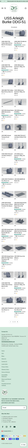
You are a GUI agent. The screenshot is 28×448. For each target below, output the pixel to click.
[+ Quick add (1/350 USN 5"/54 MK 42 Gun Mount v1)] (2, 304)
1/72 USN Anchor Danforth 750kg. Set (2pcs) (19, 155)
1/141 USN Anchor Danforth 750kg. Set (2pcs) (19, 92)
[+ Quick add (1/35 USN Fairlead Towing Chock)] (2, 131)
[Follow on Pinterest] (10, 427)
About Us (4, 358)
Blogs (3, 356)
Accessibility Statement (4, 375)
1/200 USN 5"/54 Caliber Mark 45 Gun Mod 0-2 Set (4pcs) (7, 43)
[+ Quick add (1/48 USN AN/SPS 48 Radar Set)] (15, 175)
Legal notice (5, 364)
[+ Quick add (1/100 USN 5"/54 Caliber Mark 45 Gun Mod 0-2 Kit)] (2, 279)
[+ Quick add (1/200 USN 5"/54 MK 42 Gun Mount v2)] (2, 175)
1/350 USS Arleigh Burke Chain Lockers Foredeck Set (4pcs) (7, 204)
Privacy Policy (5, 366)
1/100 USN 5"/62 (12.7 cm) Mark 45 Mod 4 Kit (20, 136)
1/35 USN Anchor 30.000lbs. (18, 111)
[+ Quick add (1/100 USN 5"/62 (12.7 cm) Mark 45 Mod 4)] (2, 149)
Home (3, 350)
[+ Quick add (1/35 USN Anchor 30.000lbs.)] (15, 106)
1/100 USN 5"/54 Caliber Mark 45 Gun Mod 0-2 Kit (7, 284)
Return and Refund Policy (6, 379)
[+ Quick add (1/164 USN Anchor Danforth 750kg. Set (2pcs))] (15, 279)
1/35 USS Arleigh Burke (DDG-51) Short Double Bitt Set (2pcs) (20, 231)
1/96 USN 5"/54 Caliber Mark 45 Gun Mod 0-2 (7, 91)
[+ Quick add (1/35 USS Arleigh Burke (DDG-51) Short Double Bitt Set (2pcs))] (15, 225)
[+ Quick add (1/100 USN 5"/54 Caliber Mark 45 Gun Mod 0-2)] (2, 61)
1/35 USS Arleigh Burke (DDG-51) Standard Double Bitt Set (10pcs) (8, 232)
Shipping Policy (5, 369)
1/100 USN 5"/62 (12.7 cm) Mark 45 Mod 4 (7, 154)
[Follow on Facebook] (3, 427)
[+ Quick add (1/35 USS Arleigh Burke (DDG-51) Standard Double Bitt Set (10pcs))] (2, 225)
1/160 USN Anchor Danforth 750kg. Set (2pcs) (19, 66)
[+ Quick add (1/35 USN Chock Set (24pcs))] (15, 252)
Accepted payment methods (6, 384)
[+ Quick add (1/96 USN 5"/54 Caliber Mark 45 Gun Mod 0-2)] (2, 86)
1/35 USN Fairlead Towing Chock (6, 136)
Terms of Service (6, 372)
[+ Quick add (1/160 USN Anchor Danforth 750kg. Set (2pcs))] (15, 61)
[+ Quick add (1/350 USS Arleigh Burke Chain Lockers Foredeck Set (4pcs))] (2, 198)
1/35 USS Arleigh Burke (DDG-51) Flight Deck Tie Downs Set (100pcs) (8, 259)
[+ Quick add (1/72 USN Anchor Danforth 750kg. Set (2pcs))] (15, 149)
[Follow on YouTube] (14, 427)
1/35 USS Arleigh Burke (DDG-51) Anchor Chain (8, 112)
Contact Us (4, 361)
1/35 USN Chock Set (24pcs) (19, 257)
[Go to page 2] (17, 321)
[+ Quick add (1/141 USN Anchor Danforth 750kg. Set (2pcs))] (15, 86)
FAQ (3, 353)
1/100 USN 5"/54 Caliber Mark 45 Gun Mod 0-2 (7, 66)
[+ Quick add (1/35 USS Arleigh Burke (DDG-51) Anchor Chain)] (2, 106)
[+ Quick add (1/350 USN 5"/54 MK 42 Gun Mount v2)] (15, 37)
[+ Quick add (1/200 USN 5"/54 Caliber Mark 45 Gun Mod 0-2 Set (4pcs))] (2, 37)
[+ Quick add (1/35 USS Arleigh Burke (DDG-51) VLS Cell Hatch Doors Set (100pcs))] (15, 198)
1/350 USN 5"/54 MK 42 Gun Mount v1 (8, 309)
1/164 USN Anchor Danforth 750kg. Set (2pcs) (19, 284)
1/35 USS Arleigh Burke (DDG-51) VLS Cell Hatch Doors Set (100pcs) (20, 205)
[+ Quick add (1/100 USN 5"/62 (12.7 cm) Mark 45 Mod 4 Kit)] (15, 131)
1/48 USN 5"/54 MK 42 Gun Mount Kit (20, 309)
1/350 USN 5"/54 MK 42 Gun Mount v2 (20, 42)
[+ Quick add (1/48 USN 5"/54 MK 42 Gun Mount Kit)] (15, 304)
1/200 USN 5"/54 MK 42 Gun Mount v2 (8, 179)
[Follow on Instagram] (7, 427)
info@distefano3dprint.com (8, 341)
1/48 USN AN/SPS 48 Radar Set (19, 179)
